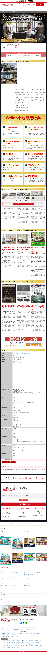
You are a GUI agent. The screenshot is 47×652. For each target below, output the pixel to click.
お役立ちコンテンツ (32, 7)
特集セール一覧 (30, 629)
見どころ (10, 55)
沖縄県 (18, 647)
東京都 (8, 642)
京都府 (22, 644)
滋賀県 (18, 644)
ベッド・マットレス (39, 569)
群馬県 (36, 640)
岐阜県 (42, 642)
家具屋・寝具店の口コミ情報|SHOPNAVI (10, 635)
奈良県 (36, 644)
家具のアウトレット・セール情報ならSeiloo (8, 9)
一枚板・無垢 (26, 578)
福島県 (27, 640)
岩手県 (13, 640)
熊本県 (8, 647)
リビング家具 (38, 572)
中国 (23, 9)
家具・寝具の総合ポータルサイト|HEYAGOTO (29, 633)
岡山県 (26, 9)
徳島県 (18, 645)
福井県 (32, 642)
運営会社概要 (12, 628)
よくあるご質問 (40, 7)
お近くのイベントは (23, 204)
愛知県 (8, 644)
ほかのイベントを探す (23, 499)
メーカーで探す (10, 638)
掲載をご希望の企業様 (21, 628)
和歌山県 (41, 644)
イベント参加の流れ (16, 7)
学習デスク (14, 575)
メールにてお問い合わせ (24, 353)
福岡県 (36, 645)
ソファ (25, 569)
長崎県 (4, 647)
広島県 (37, 596)
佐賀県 (41, 645)
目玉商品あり (14, 569)
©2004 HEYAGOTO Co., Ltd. (23, 651)
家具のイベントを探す (7, 7)
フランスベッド (27, 531)
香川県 (22, 645)
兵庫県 (31, 644)
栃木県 (31, 640)
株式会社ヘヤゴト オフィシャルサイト (10, 633)
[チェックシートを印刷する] (23, 342)
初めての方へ (40, 4)
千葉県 (4, 642)
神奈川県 (14, 642)
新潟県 (18, 642)
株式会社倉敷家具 (16, 353)
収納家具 (37, 575)
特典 (19, 55)
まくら (25, 572)
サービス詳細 (36, 55)
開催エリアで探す (4, 638)
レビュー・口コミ (24, 7)
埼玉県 (41, 640)
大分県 (13, 647)
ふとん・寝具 (14, 572)
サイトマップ (38, 629)
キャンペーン (22, 629)
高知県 (31, 645)
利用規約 (30, 628)
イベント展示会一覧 (19, 9)
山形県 (22, 640)
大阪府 (27, 644)
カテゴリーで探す (17, 638)
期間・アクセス (27, 55)
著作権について (5, 629)
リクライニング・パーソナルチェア (29, 575)
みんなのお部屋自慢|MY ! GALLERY (28, 635)
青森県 (8, 640)
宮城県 (18, 640)
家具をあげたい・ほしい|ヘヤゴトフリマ (10, 636)
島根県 (13, 596)
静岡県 (4, 644)
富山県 (23, 642)
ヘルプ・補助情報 (14, 629)
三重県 (13, 644)
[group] (5, 541)
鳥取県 (4, 645)
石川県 (28, 642)
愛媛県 (27, 645)
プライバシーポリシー (38, 628)
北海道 (4, 640)
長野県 (37, 642)
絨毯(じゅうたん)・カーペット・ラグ (17, 578)
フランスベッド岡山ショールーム (17, 531)
